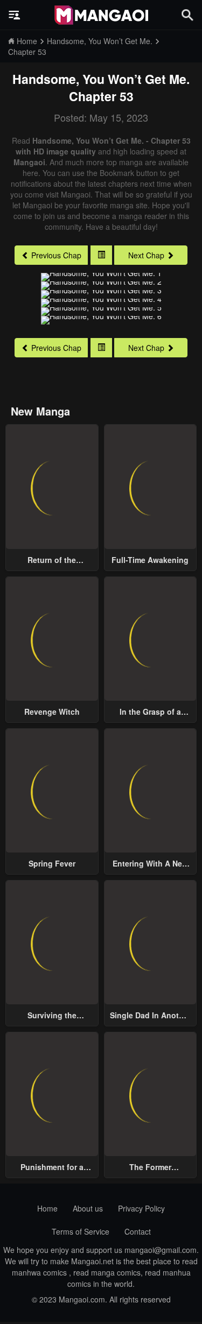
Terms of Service (80, 1231)
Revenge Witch (52, 711)
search (187, 15)
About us (88, 1208)
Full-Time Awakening (150, 559)
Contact (137, 1231)
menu (14, 15)
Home (47, 1208)
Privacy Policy (141, 1208)
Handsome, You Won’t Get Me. (101, 79)
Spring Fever (52, 863)
